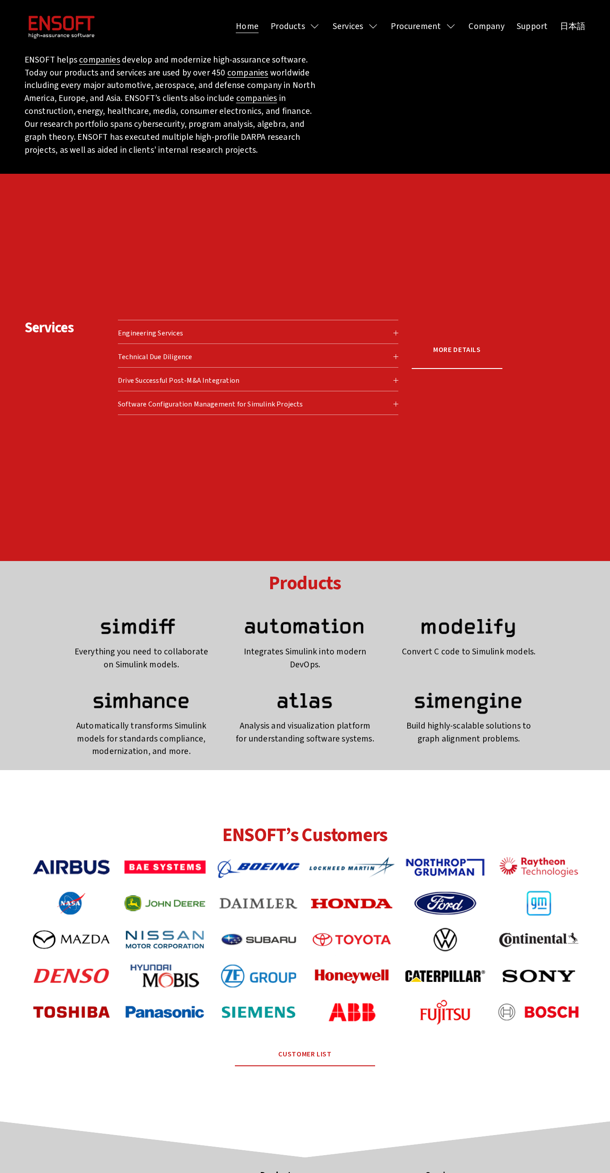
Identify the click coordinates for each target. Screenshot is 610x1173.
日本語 (573, 26)
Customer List (304, 1053)
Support (532, 26)
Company (486, 26)
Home (247, 26)
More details (457, 349)
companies (99, 60)
